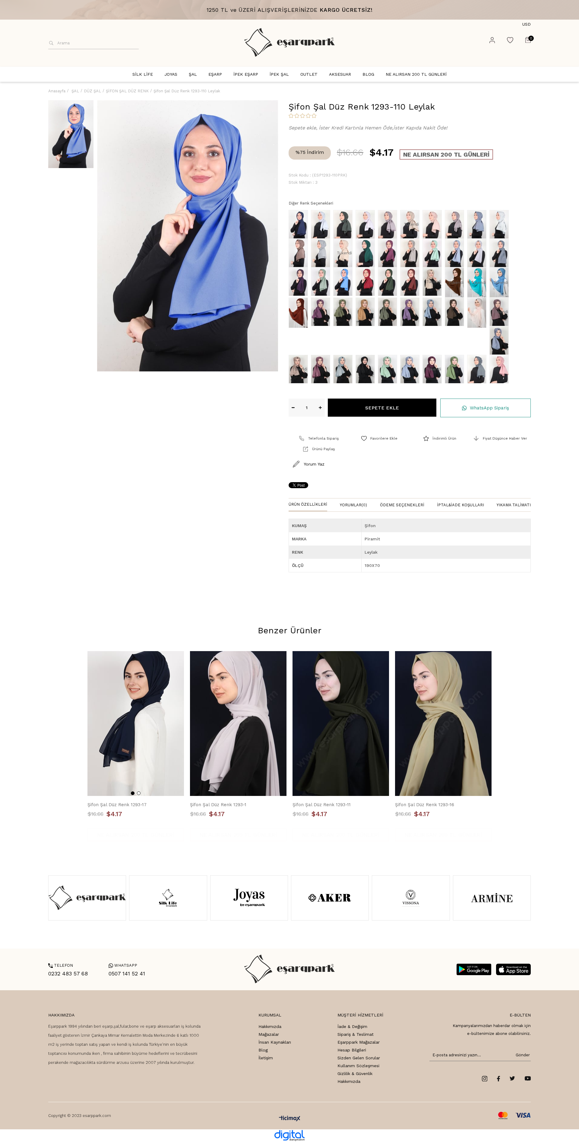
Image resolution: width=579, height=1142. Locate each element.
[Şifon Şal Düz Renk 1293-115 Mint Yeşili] (322, 281)
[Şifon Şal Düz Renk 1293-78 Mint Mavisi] (344, 369)
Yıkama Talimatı (514, 505)
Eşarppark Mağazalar (358, 1042)
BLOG (368, 74)
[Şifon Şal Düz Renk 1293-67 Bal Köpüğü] (367, 311)
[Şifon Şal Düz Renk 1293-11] (341, 723)
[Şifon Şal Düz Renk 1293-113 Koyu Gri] (500, 253)
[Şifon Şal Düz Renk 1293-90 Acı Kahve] (344, 224)
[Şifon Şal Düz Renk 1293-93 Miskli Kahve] (389, 224)
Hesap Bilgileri (351, 1050)
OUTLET (309, 74)
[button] (132, 793)
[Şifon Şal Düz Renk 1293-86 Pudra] (500, 369)
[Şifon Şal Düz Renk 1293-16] (443, 723)
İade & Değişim (352, 1026)
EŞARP (215, 74)
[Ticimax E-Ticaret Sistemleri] (289, 1119)
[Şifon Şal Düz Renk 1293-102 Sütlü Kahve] (300, 253)
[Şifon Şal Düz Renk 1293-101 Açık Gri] (500, 224)
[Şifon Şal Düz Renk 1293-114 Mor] (300, 281)
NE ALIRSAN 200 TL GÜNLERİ (416, 74)
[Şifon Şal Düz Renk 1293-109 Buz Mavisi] (456, 253)
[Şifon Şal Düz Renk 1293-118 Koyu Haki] (389, 281)
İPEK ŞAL (279, 74)
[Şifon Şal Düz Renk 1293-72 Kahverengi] (456, 311)
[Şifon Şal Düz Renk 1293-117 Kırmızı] (367, 281)
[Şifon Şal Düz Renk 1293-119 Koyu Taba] (411, 281)
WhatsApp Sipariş (489, 408)
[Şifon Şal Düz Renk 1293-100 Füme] (478, 224)
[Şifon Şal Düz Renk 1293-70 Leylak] (411, 311)
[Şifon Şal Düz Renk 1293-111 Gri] (478, 253)
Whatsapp (123, 965)
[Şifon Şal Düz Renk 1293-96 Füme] (456, 224)
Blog (263, 1050)
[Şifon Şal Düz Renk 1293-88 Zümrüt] (367, 253)
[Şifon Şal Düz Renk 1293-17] (135, 723)
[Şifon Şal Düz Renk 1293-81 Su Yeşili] (389, 369)
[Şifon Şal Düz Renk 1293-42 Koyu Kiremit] (300, 312)
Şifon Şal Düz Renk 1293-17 (117, 804)
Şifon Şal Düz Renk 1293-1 (218, 804)
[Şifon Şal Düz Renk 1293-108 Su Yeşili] (433, 253)
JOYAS (170, 74)
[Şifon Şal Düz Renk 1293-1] (238, 723)
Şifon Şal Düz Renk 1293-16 (424, 804)
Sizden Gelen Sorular (358, 1057)
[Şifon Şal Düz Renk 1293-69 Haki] (389, 311)
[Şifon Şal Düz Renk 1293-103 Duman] (322, 253)
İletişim (265, 1057)
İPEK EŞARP (245, 74)
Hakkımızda (269, 1026)
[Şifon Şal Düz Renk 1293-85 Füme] (478, 369)
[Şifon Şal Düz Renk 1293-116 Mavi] (344, 281)
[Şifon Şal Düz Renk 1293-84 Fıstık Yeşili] (456, 369)
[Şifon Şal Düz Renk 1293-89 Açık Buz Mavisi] (322, 224)
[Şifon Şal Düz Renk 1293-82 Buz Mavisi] (411, 369)
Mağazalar (268, 1034)
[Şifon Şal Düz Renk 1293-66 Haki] (344, 311)
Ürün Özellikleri (308, 504)
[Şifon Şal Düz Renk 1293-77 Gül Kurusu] (322, 369)
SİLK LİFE (142, 74)
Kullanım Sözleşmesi (358, 1065)
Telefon (60, 965)
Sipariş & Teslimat (355, 1034)
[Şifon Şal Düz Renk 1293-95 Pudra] (433, 224)
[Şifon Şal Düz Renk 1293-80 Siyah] (367, 369)
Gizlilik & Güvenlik (354, 1073)
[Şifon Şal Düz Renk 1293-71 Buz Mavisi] (433, 311)
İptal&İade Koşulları (460, 505)
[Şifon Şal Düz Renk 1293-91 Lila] (367, 224)
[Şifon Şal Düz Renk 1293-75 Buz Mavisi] (500, 340)
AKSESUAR (340, 74)
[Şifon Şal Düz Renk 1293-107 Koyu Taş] (411, 253)
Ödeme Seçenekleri (402, 505)
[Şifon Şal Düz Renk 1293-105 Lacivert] (300, 224)
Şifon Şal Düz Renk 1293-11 (322, 804)
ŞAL (193, 74)
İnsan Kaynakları (274, 1042)
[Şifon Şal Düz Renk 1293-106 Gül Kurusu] (389, 253)
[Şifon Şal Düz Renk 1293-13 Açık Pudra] (478, 312)
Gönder (522, 1055)
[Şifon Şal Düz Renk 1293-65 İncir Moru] (322, 311)
